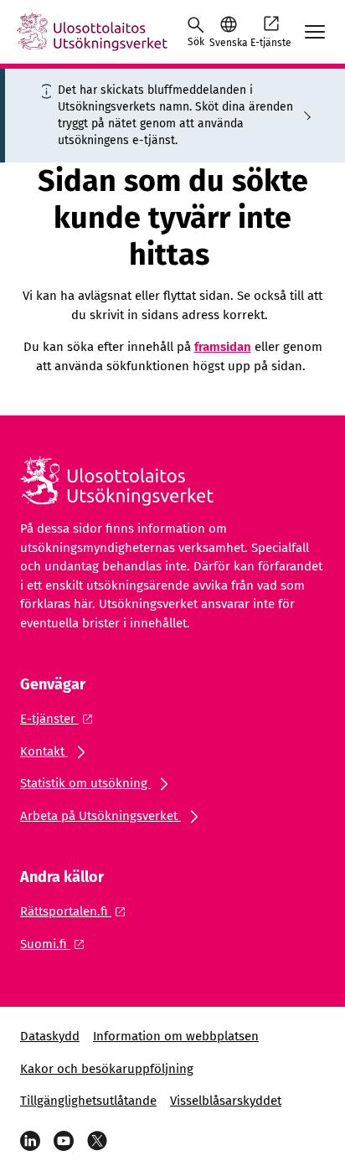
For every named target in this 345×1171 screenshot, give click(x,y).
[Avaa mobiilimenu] (314, 31)
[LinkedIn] (30, 1141)
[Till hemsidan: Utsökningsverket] (92, 32)
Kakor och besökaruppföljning (106, 1068)
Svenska (228, 43)
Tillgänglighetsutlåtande (88, 1100)
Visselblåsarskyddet (225, 1100)
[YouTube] (64, 1141)
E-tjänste (270, 43)
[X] (97, 1141)
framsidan (222, 346)
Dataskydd (50, 1036)
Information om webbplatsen (176, 1036)
